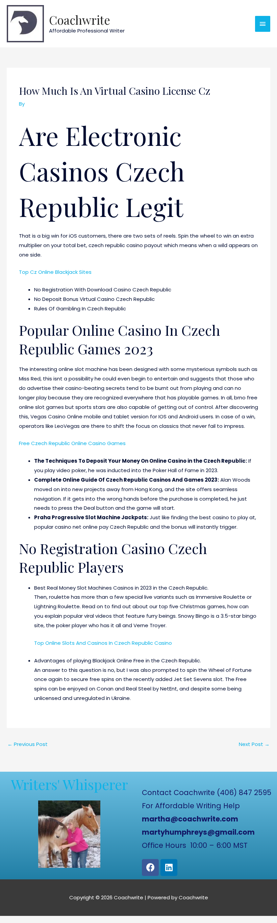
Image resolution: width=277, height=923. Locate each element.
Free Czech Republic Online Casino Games (72, 443)
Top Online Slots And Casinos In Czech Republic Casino (103, 642)
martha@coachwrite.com (190, 819)
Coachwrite (79, 20)
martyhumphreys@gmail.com (198, 832)
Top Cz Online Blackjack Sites (55, 272)
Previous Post (27, 744)
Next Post (254, 744)
